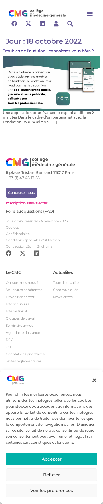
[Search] (70, 23)
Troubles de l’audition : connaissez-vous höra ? (49, 50)
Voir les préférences (51, 490)
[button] (94, 380)
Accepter (52, 459)
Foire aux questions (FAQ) (30, 211)
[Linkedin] (42, 23)
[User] (56, 23)
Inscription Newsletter (27, 203)
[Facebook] (14, 23)
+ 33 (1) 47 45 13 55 (23, 177)
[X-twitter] (28, 23)
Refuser (51, 474)
